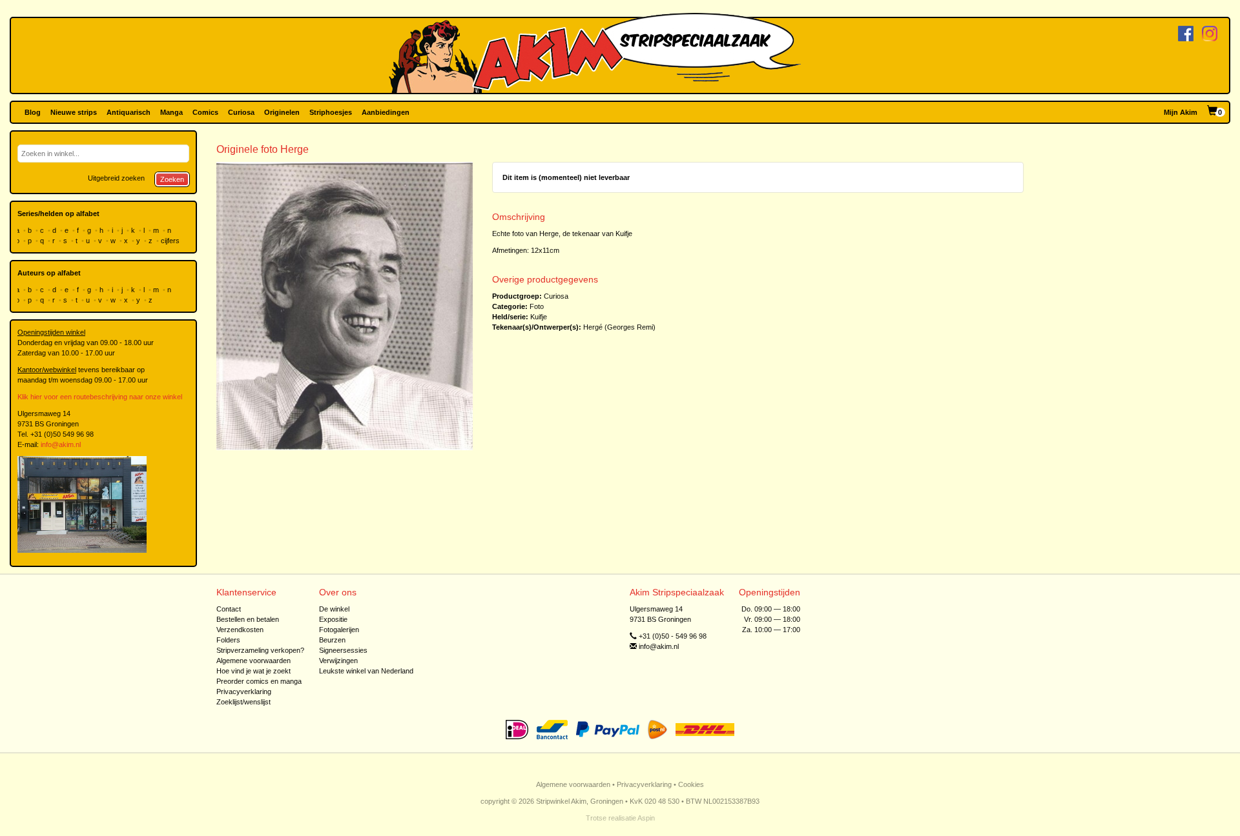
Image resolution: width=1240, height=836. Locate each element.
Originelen (282, 112)
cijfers (171, 240)
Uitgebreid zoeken (116, 178)
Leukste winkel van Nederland (366, 671)
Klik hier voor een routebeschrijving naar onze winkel (99, 397)
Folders (228, 640)
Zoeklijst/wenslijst (243, 702)
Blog (33, 112)
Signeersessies (343, 650)
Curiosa (241, 112)
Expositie (333, 619)
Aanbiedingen (385, 112)
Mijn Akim (1180, 112)
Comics (205, 112)
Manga (171, 112)
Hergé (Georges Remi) (619, 327)
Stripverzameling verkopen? (260, 650)
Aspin (646, 818)
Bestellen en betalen (247, 619)
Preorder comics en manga (259, 681)
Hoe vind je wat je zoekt (253, 671)
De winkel (334, 609)
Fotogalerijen (339, 629)
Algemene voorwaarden (253, 660)
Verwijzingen (338, 660)
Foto (537, 306)
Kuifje (538, 317)
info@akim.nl (61, 444)
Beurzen (332, 640)
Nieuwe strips (73, 112)
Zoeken (172, 179)
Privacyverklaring (243, 691)
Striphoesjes (330, 112)
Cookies (691, 784)
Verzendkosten (240, 629)
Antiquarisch (128, 112)
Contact (228, 609)
